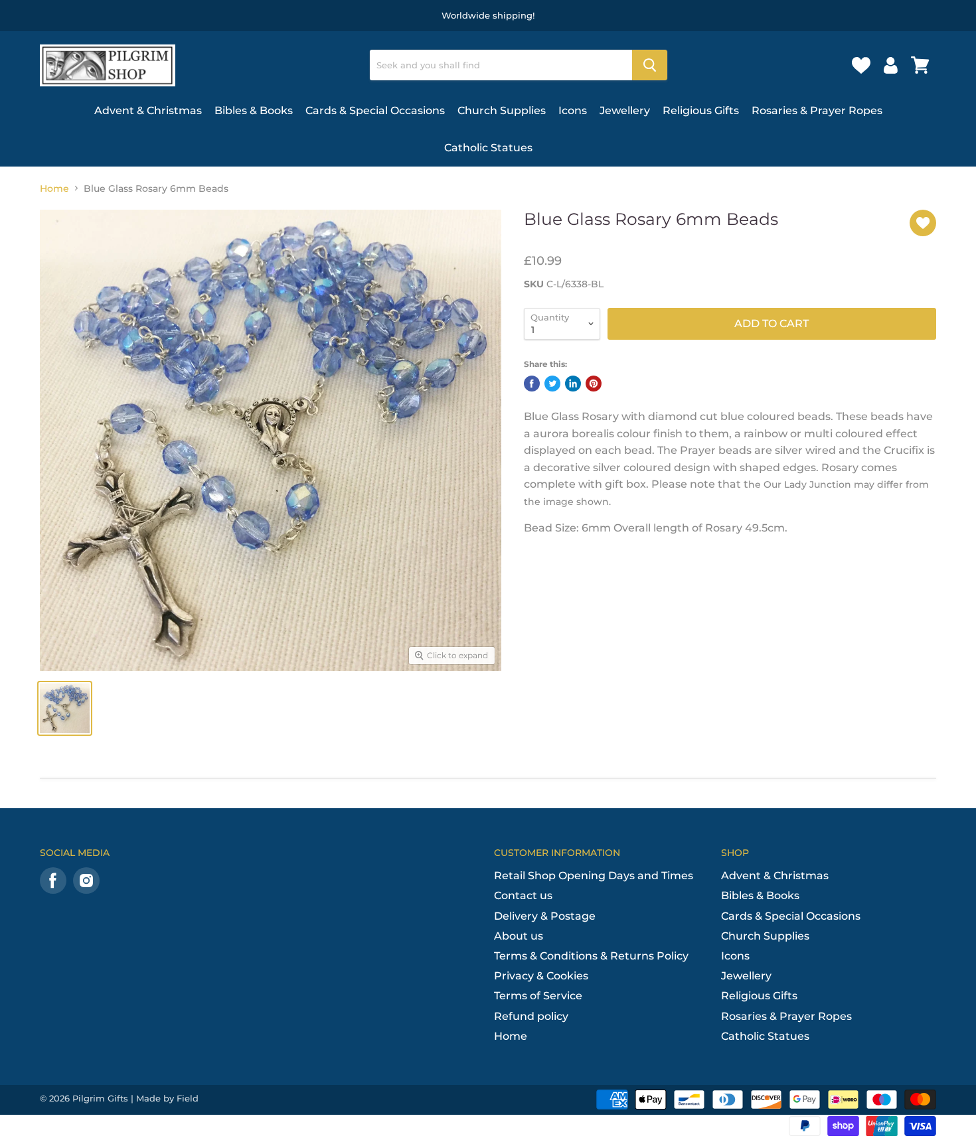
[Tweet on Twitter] (552, 383)
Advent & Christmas (148, 110)
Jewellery (625, 110)
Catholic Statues (488, 147)
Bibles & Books (253, 110)
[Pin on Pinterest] (594, 383)
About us (518, 936)
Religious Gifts (701, 110)
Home (54, 188)
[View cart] (920, 65)
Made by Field (167, 1098)
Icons (572, 110)
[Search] (649, 65)
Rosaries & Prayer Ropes (817, 110)
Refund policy (531, 1016)
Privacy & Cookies (541, 975)
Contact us (523, 895)
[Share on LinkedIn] (573, 383)
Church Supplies (501, 110)
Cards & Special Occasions (375, 110)
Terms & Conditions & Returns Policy (591, 956)
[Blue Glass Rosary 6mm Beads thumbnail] (65, 708)
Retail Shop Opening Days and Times (593, 875)
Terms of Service (538, 995)
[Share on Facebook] (532, 383)
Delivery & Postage (545, 916)
